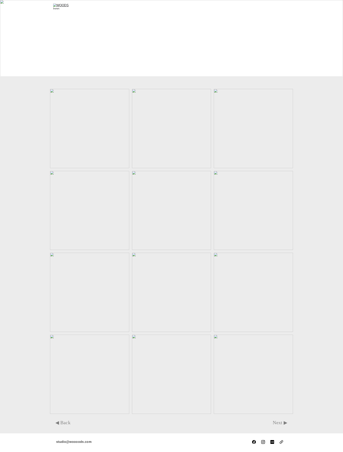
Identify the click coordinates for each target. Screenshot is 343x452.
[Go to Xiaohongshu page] (272, 442)
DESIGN (265, 6)
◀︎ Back (63, 422)
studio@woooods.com (74, 441)
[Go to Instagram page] (263, 442)
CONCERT (232, 6)
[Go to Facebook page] (254, 442)
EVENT (249, 6)
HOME (216, 6)
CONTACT (283, 6)
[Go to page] (281, 442)
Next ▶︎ (280, 422)
